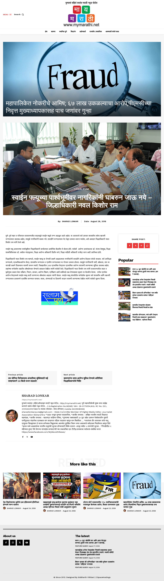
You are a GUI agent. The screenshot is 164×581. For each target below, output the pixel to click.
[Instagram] (13, 542)
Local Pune (82, 189)
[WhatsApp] (147, 245)
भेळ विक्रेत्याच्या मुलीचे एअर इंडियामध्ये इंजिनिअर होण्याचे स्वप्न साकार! (21, 503)
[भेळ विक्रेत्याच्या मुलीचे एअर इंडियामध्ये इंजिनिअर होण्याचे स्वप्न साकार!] (22, 486)
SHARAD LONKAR (70, 221)
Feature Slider (81, 546)
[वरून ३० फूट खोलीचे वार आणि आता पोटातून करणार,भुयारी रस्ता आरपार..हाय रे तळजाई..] (124, 271)
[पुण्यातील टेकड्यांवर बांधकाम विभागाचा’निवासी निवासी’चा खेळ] (124, 306)
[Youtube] (32, 436)
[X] (27, 436)
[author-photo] (4, 508)
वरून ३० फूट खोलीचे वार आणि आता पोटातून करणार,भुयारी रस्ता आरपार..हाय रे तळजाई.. (145, 271)
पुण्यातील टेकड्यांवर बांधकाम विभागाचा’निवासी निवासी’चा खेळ (142, 306)
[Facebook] (23, 436)
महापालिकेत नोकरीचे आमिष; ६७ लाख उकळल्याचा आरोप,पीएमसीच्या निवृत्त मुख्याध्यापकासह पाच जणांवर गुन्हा (141, 504)
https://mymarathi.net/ (32, 400)
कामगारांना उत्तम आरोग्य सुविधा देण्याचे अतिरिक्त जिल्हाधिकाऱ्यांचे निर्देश (83, 379)
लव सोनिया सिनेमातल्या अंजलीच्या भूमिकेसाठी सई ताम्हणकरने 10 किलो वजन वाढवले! (28, 379)
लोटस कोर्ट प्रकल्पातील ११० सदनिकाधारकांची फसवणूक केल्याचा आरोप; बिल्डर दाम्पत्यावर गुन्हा (101, 503)
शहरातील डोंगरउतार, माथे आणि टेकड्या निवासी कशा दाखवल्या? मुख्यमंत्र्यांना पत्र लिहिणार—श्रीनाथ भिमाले (145, 317)
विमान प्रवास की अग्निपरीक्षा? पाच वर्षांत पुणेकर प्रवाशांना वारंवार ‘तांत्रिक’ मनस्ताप (145, 295)
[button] (19, 14)
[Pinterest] (141, 245)
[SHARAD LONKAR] (12, 416)
